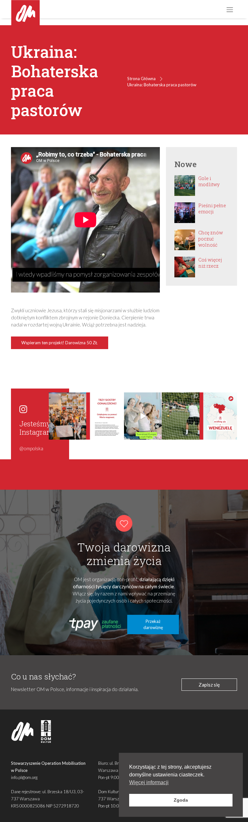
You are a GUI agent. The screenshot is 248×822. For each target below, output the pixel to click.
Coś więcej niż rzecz (210, 263)
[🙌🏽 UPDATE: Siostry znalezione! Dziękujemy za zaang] (105, 416)
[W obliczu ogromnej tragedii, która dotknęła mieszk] (218, 416)
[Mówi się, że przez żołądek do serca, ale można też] (181, 416)
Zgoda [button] (181, 800)
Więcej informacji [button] (149, 782)
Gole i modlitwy (209, 181)
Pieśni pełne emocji (212, 208)
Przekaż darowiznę (153, 624)
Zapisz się (209, 685)
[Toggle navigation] (229, 9)
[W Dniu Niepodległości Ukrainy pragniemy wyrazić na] (68, 416)
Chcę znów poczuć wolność (210, 239)
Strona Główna (141, 78)
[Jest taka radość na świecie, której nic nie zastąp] (143, 416)
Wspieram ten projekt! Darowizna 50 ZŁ (59, 342)
